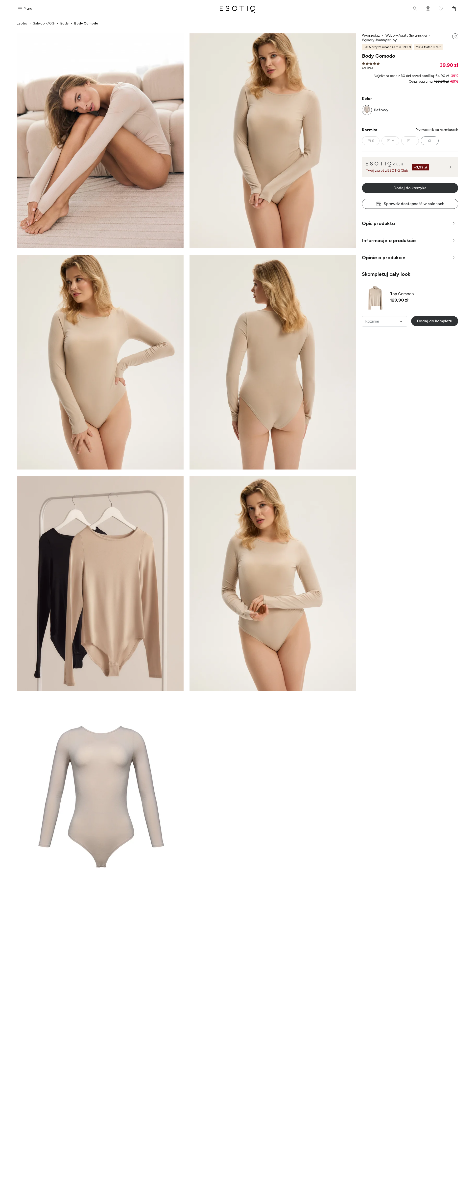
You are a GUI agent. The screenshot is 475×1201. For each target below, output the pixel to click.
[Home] (237, 8)
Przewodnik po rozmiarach (437, 130)
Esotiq (22, 23)
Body (64, 23)
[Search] (415, 8)
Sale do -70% (44, 23)
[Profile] (428, 8)
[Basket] (453, 8)
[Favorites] (440, 8)
